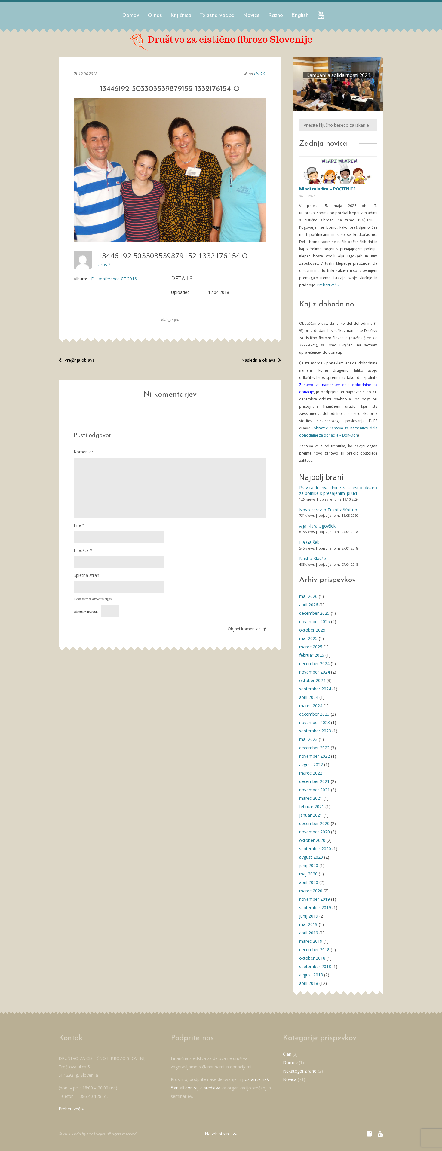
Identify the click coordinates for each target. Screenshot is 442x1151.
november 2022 (314, 756)
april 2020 (308, 882)
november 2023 (314, 722)
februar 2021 (311, 806)
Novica (289, 1079)
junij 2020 (308, 865)
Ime (79, 525)
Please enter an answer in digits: (93, 599)
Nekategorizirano (300, 1071)
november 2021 (314, 790)
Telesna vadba (217, 15)
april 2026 (308, 604)
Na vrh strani (218, 1134)
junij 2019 (308, 916)
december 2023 (314, 714)
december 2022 (314, 748)
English (299, 15)
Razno (275, 15)
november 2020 (314, 832)
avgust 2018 (311, 975)
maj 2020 (308, 874)
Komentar (83, 452)
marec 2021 (310, 798)
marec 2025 (310, 647)
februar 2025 (311, 655)
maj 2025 (308, 638)
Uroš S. (260, 73)
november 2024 (314, 672)
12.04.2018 (87, 73)
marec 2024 (310, 705)
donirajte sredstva (202, 1088)
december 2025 (314, 613)
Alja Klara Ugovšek (317, 526)
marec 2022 (310, 773)
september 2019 (315, 907)
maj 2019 (308, 924)
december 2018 (314, 949)
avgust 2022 (311, 764)
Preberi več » (327, 285)
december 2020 (314, 823)
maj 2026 (308, 596)
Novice (251, 15)
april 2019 (308, 933)
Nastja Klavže (312, 558)
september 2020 (315, 848)
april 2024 (308, 697)
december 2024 (314, 663)
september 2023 (315, 731)
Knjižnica (180, 15)
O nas (155, 15)
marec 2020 (310, 891)
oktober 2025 (312, 630)
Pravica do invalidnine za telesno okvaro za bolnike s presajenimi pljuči (338, 490)
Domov (130, 15)
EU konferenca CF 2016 (114, 279)
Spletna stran (86, 575)
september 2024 (315, 689)
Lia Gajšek (309, 542)
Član (287, 1054)
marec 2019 (310, 941)
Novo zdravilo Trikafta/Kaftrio (328, 510)
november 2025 (314, 621)
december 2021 (314, 781)
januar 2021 (310, 815)
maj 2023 (308, 739)
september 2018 (315, 966)
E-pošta (83, 550)
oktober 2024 (312, 680)
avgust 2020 (311, 857)
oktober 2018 (312, 958)
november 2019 (314, 899)
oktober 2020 (312, 840)
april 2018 (308, 983)
